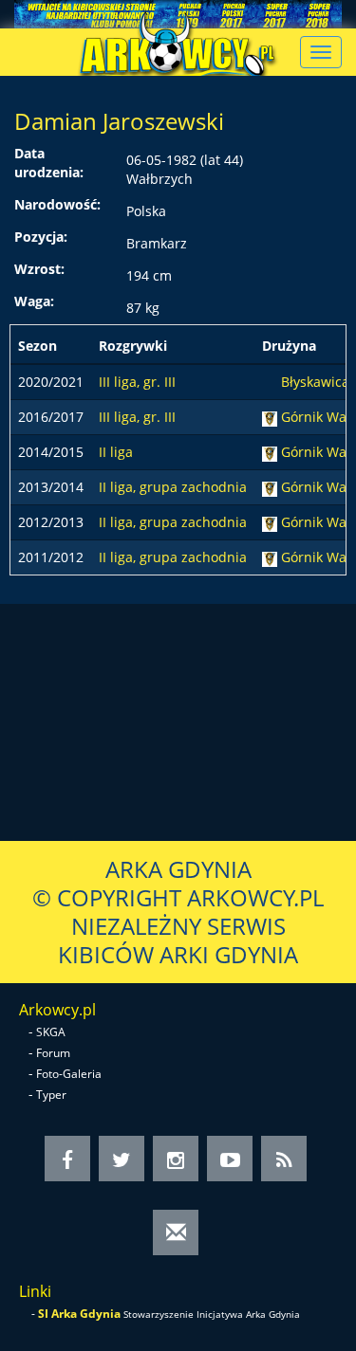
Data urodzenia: (49, 162)
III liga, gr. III (137, 382)
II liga (116, 452)
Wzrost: (39, 269)
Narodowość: (57, 204)
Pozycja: (40, 237)
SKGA (51, 1032)
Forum (53, 1053)
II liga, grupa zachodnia (173, 487)
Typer (51, 1094)
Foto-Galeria (69, 1074)
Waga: (34, 301)
